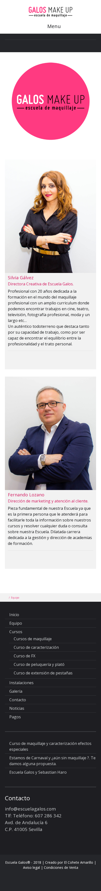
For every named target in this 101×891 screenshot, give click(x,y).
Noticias (16, 708)
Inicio (14, 614)
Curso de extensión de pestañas (43, 673)
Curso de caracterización (36, 647)
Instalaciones (21, 682)
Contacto (17, 699)
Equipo (15, 623)
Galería (15, 691)
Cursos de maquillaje (33, 638)
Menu (53, 26)
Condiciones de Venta (61, 867)
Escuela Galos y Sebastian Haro (38, 772)
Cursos (15, 631)
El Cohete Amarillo (78, 862)
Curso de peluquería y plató (39, 664)
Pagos (15, 717)
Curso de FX (24, 656)
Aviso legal (32, 867)
